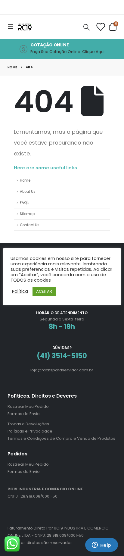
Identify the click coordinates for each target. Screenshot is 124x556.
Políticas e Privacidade (30, 431)
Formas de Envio (24, 414)
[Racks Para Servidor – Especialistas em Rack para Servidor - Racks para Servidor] (29, 27)
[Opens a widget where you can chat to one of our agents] (101, 545)
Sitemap (27, 213)
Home (25, 180)
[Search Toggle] (86, 26)
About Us (28, 191)
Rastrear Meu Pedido (28, 406)
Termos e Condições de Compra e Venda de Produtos (61, 438)
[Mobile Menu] (12, 27)
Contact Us (29, 225)
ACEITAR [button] (44, 291)
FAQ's (24, 202)
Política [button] (20, 291)
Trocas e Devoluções (28, 424)
